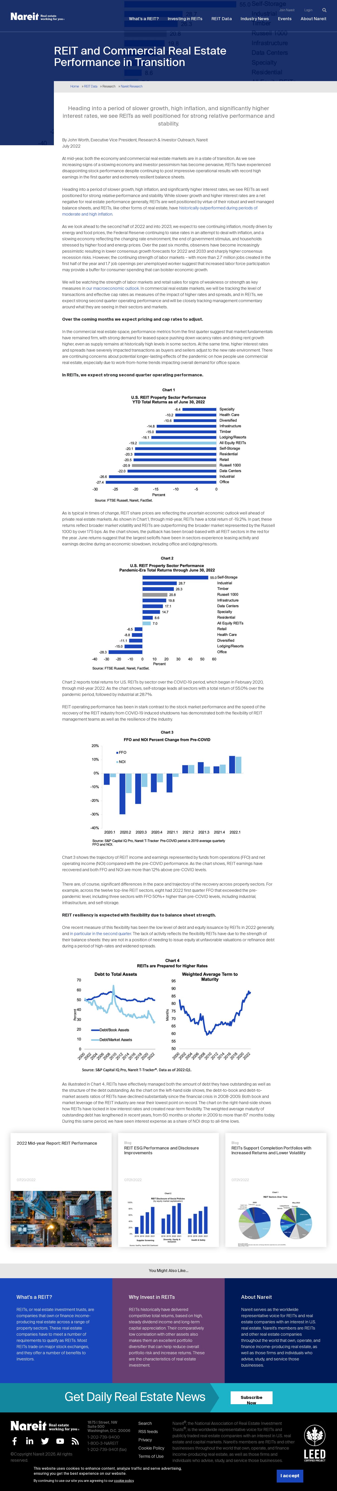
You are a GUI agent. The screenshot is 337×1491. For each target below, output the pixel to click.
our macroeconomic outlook (112, 289)
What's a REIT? (144, 19)
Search (145, 1424)
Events (285, 19)
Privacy (145, 1440)
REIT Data (222, 19)
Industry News (255, 19)
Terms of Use (151, 1457)
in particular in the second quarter (100, 934)
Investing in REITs (185, 19)
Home (74, 86)
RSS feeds (148, 1432)
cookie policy (123, 1481)
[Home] (37, 16)
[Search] (324, 10)
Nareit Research (132, 86)
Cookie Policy (151, 1448)
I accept (290, 1476)
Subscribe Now (251, 1400)
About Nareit (313, 19)
